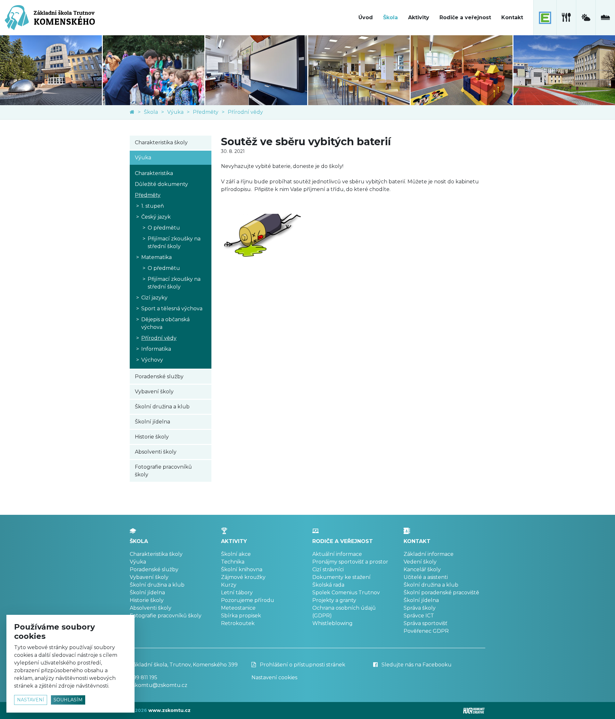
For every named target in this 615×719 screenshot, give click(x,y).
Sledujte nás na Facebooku (416, 665)
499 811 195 (143, 677)
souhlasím (68, 700)
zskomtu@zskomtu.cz (158, 685)
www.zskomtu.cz (169, 710)
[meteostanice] (585, 17)
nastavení (30, 700)
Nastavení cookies (274, 677)
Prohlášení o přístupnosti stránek (301, 665)
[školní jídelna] (566, 17)
